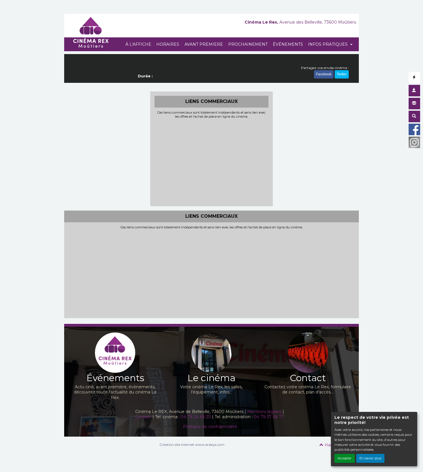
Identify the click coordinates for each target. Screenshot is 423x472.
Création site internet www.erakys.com (191, 444)
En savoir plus (370, 458)
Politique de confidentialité (210, 426)
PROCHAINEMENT (248, 44)
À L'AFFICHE (138, 44)
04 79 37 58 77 (269, 416)
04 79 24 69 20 (196, 416)
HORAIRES (167, 44)
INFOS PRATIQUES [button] (328, 44)
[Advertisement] (212, 161)
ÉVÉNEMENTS (288, 44)
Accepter (345, 458)
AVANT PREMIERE (203, 44)
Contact (143, 416)
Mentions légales (264, 411)
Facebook (323, 74)
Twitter (342, 74)
